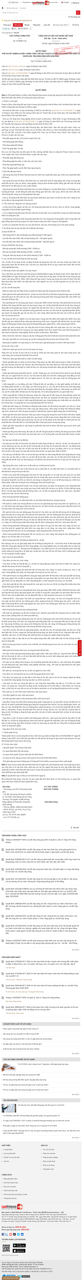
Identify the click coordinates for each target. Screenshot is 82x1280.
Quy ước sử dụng (10, 1186)
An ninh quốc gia (21, 992)
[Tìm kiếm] (78, 12)
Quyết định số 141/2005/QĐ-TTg (63, 110)
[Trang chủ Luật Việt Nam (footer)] (41, 1207)
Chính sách (20, 1013)
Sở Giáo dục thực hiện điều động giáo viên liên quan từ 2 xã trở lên (41, 1105)
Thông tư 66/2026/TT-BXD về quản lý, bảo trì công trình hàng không (33, 998)
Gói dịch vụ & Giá (51, 2)
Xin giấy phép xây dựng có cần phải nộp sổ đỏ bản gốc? (22, 1044)
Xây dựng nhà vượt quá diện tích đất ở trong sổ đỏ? (21, 1034)
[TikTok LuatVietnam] (14, 1234)
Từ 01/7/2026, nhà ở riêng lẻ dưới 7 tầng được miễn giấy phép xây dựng (43, 1064)
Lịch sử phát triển (9, 1153)
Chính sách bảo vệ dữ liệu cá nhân (15, 1194)
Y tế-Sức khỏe (10, 968)
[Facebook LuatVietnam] (3, 1234)
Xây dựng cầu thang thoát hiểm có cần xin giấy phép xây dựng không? (27, 1039)
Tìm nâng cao (75, 17)
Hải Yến (76, 828)
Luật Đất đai (34, 1271)
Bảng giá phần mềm (10, 1179)
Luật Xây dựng (13, 70)
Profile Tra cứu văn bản (12, 1157)
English (66, 2)
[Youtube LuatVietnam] (10, 1234)
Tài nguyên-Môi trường (36, 992)
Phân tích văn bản (49, 1153)
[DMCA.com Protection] (23, 1277)
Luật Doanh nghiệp (22, 1271)
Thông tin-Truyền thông (24, 980)
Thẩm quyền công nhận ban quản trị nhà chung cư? (21, 1029)
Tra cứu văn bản (48, 1149)
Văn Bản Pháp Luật (8, 1271)
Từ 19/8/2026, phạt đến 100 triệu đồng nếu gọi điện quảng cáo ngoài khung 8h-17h (31, 1116)
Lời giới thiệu (8, 1149)
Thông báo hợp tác (10, 1198)
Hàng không (17, 1001)
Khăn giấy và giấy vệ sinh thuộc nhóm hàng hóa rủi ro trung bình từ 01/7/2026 (30, 1126)
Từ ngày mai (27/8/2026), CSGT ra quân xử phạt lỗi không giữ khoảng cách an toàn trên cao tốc (36, 1121)
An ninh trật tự (10, 992)
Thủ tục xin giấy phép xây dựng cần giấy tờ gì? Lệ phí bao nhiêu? (25, 1085)
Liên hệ (6, 1161)
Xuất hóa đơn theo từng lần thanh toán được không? (21, 1049)
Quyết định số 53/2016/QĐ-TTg (26, 121)
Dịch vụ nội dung (48, 1165)
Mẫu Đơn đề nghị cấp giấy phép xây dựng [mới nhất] (21, 1075)
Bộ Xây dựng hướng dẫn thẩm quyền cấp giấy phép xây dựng (24, 1080)
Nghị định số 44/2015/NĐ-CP (19, 73)
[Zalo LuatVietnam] (7, 1234)
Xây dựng (9, 1001)
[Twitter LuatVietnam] (18, 1234)
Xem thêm (75, 950)
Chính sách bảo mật (10, 1190)
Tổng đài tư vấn (48, 1169)
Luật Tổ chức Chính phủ (17, 66)
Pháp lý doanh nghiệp (50, 1157)
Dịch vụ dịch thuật (49, 1161)
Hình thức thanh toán (11, 1182)
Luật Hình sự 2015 (46, 1271)
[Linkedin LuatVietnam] (22, 1234)
